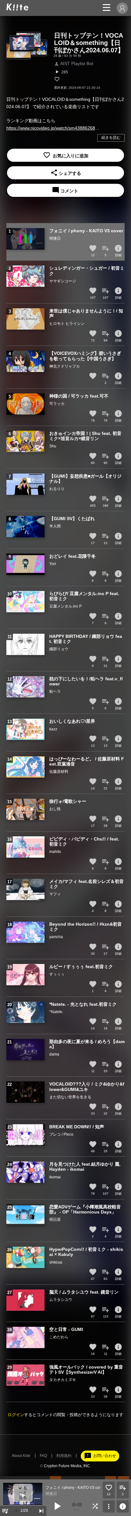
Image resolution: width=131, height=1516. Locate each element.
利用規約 (64, 1455)
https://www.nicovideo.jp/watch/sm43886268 (50, 128)
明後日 (55, 238)
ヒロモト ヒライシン (67, 323)
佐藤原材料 (58, 771)
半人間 (55, 526)
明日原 (55, 1219)
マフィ (55, 894)
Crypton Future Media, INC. (67, 1466)
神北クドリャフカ (64, 366)
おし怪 (55, 809)
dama (54, 1054)
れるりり (57, 489)
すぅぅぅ (57, 974)
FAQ (43, 1455)
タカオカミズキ (62, 1380)
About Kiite (21, 1455)
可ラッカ (57, 403)
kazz (53, 729)
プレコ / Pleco (61, 1134)
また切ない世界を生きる (70, 1097)
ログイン (16, 1414)
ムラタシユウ (60, 1299)
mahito (55, 851)
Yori (52, 564)
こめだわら (58, 1337)
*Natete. (56, 1012)
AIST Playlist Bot (73, 63)
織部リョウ (58, 649)
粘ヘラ (55, 691)
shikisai (55, 1262)
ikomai (55, 1177)
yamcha (56, 937)
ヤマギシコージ (62, 281)
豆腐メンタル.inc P (65, 606)
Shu (52, 446)
